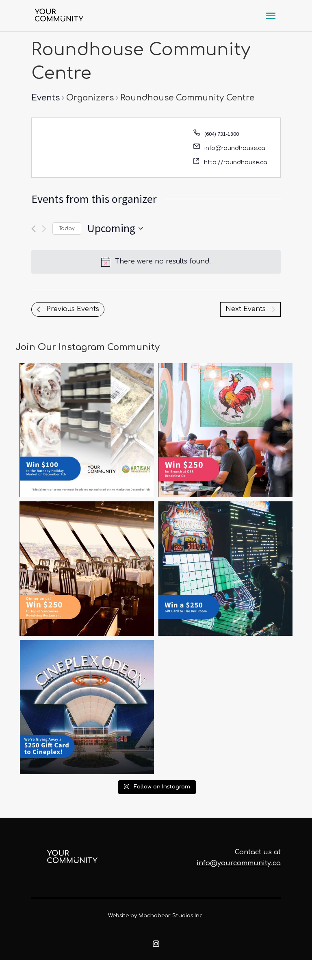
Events (45, 97)
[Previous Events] (33, 229)
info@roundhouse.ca (234, 148)
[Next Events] (44, 229)
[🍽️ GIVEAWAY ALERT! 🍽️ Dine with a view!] (87, 568)
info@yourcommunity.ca (239, 863)
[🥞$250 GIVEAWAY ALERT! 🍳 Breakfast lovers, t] (225, 430)
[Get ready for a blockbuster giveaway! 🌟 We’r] (87, 707)
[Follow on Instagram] (156, 943)
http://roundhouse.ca (235, 162)
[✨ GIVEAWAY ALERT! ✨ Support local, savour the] (87, 430)
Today (67, 228)
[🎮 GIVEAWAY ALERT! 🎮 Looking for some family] (225, 568)
